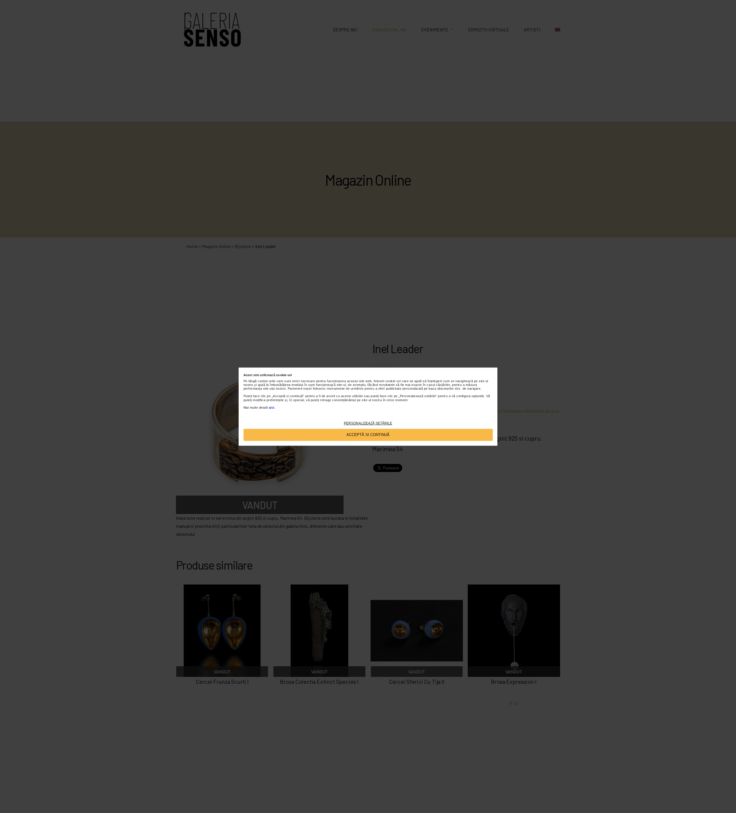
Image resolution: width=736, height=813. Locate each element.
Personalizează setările (368, 423)
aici (272, 407)
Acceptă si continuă (368, 434)
